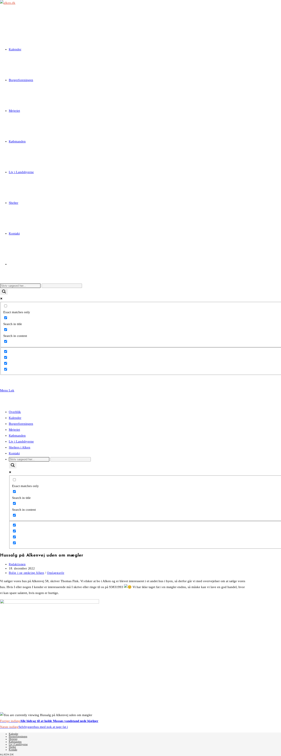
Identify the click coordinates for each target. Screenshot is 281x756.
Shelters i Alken (19, 447)
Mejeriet (14, 429)
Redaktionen (17, 564)
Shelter (12, 747)
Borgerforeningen (21, 423)
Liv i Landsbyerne (21, 441)
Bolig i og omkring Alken (26, 573)
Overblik (15, 412)
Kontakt (14, 453)
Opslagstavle (55, 573)
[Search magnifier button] (4, 292)
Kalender (15, 418)
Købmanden (17, 435)
